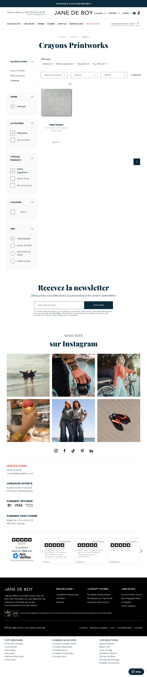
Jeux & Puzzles (17, 70)
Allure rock (104, 646)
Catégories (17, 123)
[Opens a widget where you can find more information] (136, 672)
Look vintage (105, 650)
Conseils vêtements (62, 646)
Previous (41, 551)
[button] (138, 13)
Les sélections (18, 61)
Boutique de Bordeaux (98, 594)
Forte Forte (10, 659)
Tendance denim (108, 653)
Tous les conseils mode (64, 643)
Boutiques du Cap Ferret (99, 598)
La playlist (126, 602)
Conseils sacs (59, 656)
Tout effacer (99, 63)
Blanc (23, 212)
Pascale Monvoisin (14, 656)
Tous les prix (23, 238)
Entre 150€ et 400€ (23, 253)
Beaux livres (23, 178)
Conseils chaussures (62, 653)
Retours (60, 602)
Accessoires (23, 140)
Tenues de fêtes (107, 656)
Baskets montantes (109, 662)
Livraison (60, 598)
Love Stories (11, 646)
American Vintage (14, 643)
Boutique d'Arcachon (98, 602)
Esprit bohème (106, 643)
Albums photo (17, 75)
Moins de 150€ (24, 245)
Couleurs (15, 202)
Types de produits (15, 158)
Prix (12, 228)
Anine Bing (10, 650)
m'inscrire (98, 305)
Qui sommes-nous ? (131, 594)
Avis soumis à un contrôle (21, 560)
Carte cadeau (128, 606)
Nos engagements (130, 598)
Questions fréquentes (67, 594)
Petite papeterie (22, 171)
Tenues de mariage (109, 659)
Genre (13, 96)
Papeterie (22, 133)
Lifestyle (21, 106)
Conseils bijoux (59, 650)
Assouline (9, 653)
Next (140, 551)
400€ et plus (23, 261)
